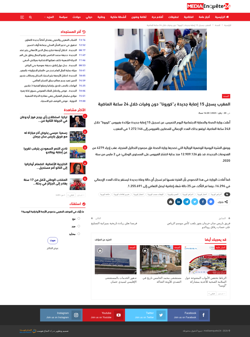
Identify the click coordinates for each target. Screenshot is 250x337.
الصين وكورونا (173, 194)
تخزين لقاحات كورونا (121, 194)
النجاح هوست (42, 331)
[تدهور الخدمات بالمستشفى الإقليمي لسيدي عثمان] (116, 259)
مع (74, 218)
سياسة (63, 17)
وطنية (101, 17)
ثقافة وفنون (138, 17)
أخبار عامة (204, 17)
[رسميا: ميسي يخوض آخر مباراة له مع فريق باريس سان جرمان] (77, 137)
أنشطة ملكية (118, 17)
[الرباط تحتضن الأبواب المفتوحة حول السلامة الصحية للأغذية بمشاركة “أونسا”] (205, 259)
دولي (89, 17)
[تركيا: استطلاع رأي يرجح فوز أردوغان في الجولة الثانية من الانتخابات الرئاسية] (77, 121)
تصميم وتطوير (62, 331)
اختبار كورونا (202, 194)
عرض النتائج (52, 248)
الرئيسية (220, 17)
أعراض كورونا (216, 194)
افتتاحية (188, 17)
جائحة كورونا (105, 194)
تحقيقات (173, 17)
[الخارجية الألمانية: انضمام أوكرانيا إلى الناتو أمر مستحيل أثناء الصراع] (77, 168)
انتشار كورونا (138, 194)
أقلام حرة (157, 17)
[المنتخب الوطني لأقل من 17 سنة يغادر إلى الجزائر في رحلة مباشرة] (77, 184)
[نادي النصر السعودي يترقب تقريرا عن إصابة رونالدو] (77, 153)
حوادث (77, 17)
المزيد (50, 17)
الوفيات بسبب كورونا (155, 194)
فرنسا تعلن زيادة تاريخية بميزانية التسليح (114, 223)
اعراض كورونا (188, 194)
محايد (72, 234)
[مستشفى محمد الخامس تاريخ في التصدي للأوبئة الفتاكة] (161, 259)
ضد (74, 226)
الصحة (226, 96)
